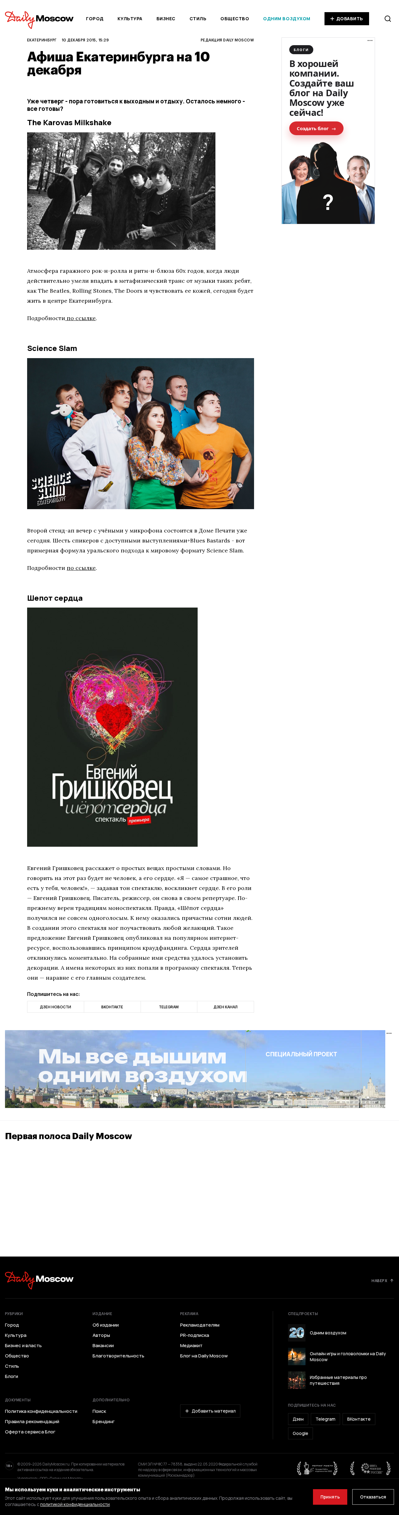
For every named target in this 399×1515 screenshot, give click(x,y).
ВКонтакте (359, 1419)
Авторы (101, 1335)
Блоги (11, 1376)
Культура (130, 18)
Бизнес (165, 18)
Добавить (349, 18)
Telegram (325, 1419)
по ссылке (80, 318)
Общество (234, 18)
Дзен (298, 1419)
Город (95, 18)
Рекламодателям (199, 1325)
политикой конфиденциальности (75, 1504)
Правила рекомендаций (32, 1421)
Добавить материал (214, 1411)
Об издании (106, 1325)
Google (300, 1433)
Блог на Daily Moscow (204, 1356)
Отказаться (373, 1497)
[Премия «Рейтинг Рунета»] (317, 1468)
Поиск (99, 1411)
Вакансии (103, 1345)
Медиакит (191, 1345)
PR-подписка (194, 1335)
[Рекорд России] (370, 1468)
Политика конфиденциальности (41, 1411)
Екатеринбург (42, 40)
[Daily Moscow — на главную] (39, 1280)
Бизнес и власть (23, 1345)
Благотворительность (118, 1356)
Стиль (198, 18)
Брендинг (104, 1421)
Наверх (379, 1280)
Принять (330, 1497)
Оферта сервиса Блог (30, 1432)
